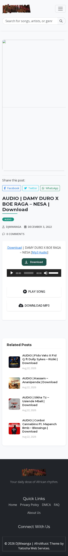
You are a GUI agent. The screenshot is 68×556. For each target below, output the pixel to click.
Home (12, 505)
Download (14, 248)
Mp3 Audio (39, 252)
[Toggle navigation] (60, 8)
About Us (34, 513)
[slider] (54, 272)
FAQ (57, 505)
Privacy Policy (29, 505)
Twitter (32, 188)
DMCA (46, 505)
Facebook (12, 188)
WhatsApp (51, 188)
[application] (34, 273)
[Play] (12, 273)
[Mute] (46, 273)
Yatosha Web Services (33, 548)
